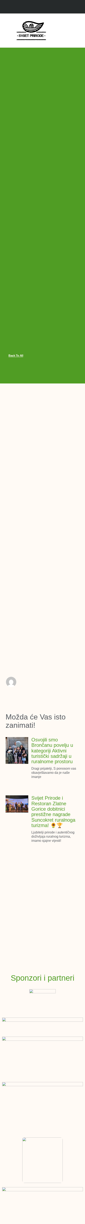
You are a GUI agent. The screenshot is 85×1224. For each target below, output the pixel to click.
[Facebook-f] (38, 7)
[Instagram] (46, 7)
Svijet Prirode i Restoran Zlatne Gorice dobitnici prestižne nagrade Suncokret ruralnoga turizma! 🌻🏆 (53, 811)
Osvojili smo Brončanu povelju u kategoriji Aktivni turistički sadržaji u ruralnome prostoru (52, 750)
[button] (61, 30)
